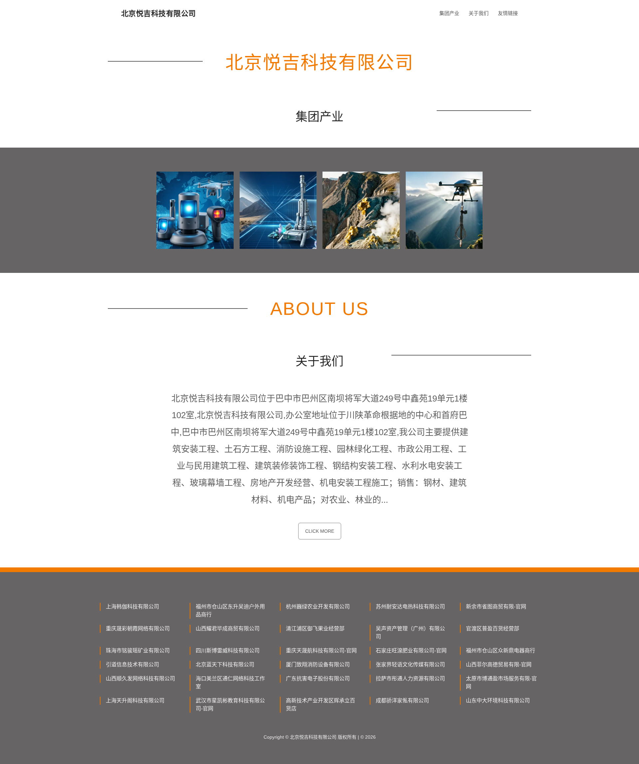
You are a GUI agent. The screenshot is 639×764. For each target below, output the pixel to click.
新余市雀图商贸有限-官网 (496, 606)
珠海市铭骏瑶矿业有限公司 (138, 650)
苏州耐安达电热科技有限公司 (410, 606)
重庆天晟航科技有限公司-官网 (321, 650)
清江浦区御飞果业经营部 (315, 628)
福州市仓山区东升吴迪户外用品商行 (230, 610)
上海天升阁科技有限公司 (135, 700)
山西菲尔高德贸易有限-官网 (499, 664)
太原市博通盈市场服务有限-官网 (501, 682)
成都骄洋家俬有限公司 (402, 700)
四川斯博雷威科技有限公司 (228, 650)
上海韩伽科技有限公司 (132, 606)
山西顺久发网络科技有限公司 (140, 678)
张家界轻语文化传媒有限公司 (410, 664)
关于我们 (479, 13)
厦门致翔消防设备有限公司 (318, 664)
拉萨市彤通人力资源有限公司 (410, 678)
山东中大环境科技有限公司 (498, 700)
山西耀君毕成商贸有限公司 (228, 628)
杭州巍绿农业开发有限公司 (318, 606)
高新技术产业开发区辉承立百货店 (320, 704)
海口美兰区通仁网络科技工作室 (230, 682)
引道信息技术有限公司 (132, 664)
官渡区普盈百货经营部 (492, 628)
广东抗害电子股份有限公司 (318, 678)
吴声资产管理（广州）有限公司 (410, 632)
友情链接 (508, 13)
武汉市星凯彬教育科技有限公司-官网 (230, 704)
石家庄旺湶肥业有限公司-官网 (411, 650)
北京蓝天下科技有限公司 (225, 664)
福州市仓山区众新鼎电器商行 (500, 650)
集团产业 (449, 13)
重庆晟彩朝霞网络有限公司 (138, 628)
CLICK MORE (319, 531)
